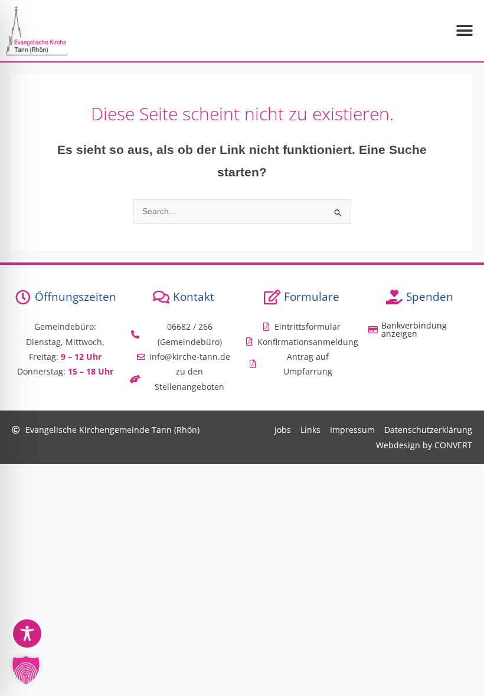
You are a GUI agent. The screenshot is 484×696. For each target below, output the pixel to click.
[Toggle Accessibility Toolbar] (27, 633)
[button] (465, 30)
